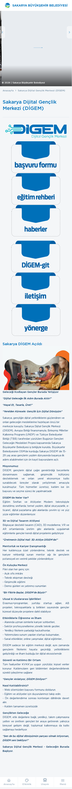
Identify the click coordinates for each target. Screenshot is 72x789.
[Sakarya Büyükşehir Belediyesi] (36, 5)
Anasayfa (8, 90)
